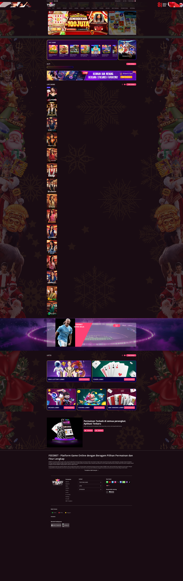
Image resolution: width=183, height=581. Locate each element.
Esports (67, 483)
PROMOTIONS (124, 8)
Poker (67, 490)
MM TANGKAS (115, 8)
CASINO (76, 8)
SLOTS (70, 8)
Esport (130, 325)
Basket (124, 325)
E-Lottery (68, 494)
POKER (82, 8)
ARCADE (108, 8)
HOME (49, 8)
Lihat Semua (131, 64)
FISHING (101, 8)
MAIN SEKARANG (84, 379)
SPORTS (59, 8)
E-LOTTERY (94, 8)
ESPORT (65, 8)
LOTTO (87, 8)
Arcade (67, 498)
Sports (67, 481)
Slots (67, 485)
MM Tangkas (69, 500)
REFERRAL (132, 8)
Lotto (67, 492)
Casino (67, 488)
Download (89, 430)
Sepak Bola (116, 325)
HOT (53, 8)
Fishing (67, 496)
